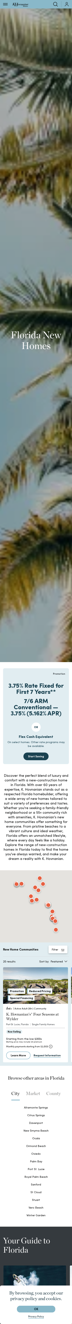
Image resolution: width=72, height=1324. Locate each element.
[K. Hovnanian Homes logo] (20, 4)
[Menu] (5, 4)
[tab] (15, 1095)
